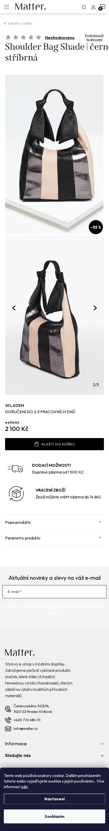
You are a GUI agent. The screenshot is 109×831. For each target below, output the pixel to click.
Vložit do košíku (58, 444)
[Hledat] (83, 6)
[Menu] (6, 6)
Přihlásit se (85, 592)
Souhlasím (54, 816)
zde (24, 786)
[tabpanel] (54, 298)
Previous (14, 308)
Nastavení (54, 798)
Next (95, 308)
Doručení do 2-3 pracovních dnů (40, 411)
